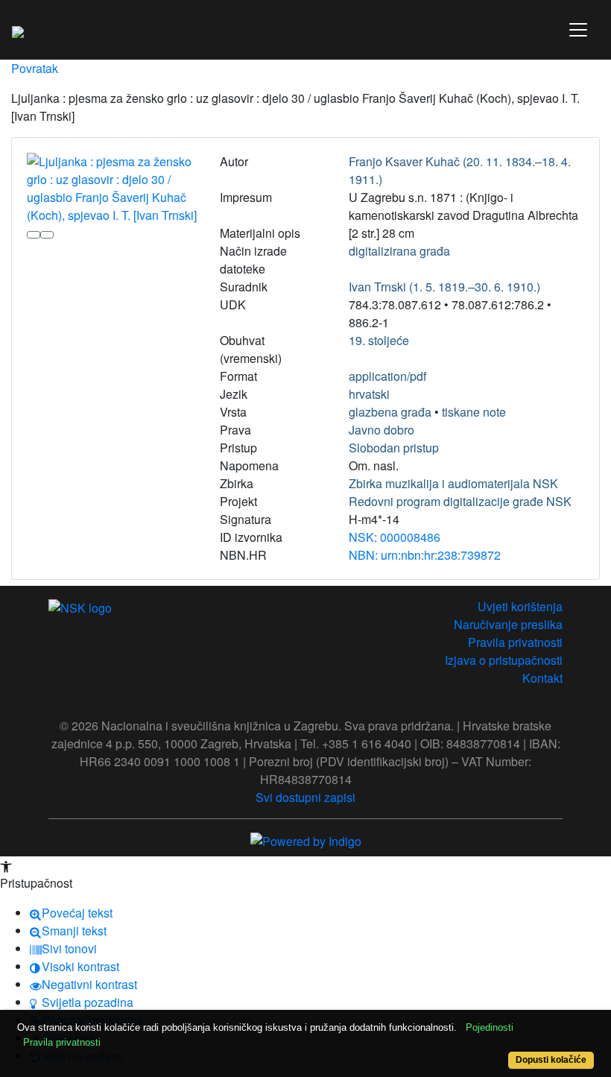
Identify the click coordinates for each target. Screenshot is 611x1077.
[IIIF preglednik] (33, 235)
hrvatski (369, 393)
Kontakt (542, 677)
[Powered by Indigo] (305, 839)
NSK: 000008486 (394, 537)
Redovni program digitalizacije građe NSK (460, 501)
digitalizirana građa (399, 250)
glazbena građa (390, 411)
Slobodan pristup (394, 447)
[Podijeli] (47, 235)
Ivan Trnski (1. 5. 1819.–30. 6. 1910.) (444, 286)
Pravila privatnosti (515, 642)
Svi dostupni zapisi (305, 797)
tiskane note (474, 411)
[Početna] (18, 30)
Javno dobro (381, 429)
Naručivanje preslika (508, 624)
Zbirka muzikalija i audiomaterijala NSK (453, 483)
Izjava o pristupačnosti (504, 660)
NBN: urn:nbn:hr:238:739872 (425, 554)
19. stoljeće (379, 340)
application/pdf (387, 376)
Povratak (34, 68)
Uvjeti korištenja (520, 606)
